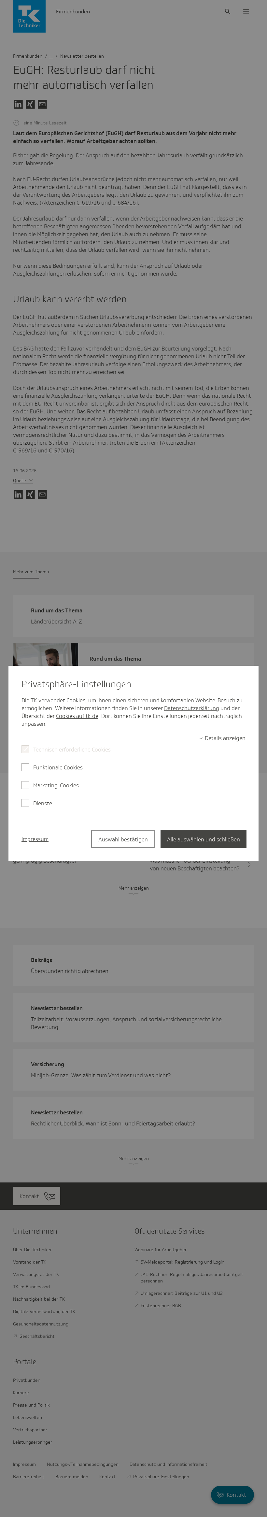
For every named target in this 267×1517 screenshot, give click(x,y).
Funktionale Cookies (58, 767)
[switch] (222, 738)
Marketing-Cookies (56, 785)
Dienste (42, 803)
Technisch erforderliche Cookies (72, 749)
